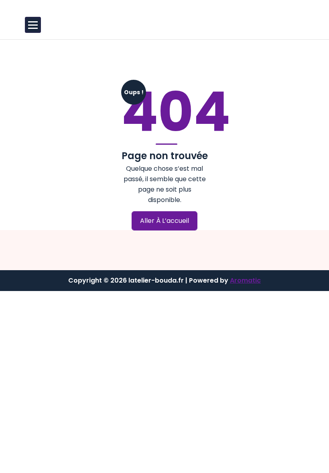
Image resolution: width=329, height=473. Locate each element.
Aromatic (245, 280)
